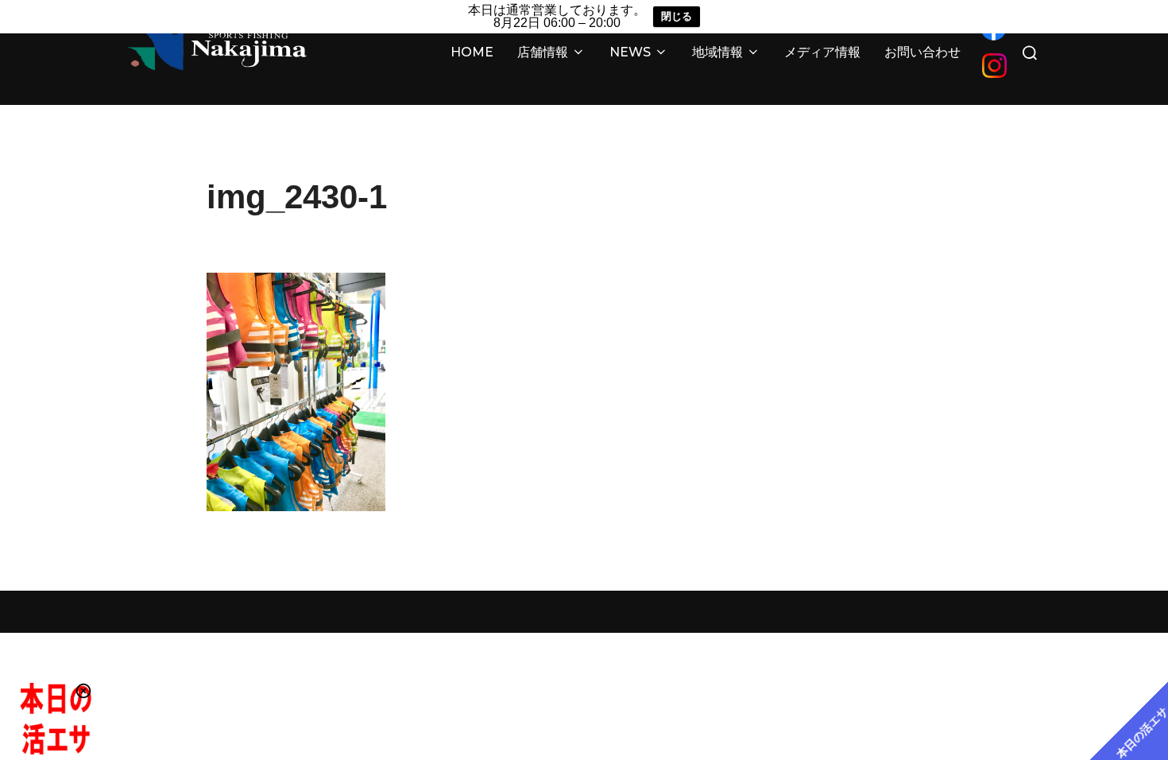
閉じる (676, 16)
